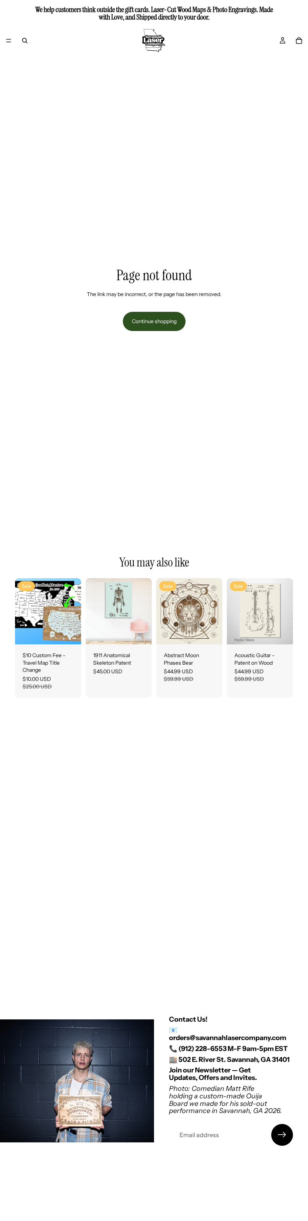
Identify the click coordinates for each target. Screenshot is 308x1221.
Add (75, 632)
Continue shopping (154, 321)
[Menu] (8, 40)
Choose (146, 632)
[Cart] (299, 40)
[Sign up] (282, 1135)
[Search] (25, 40)
